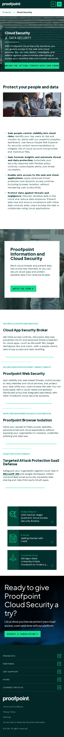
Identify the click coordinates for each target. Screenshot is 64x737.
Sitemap (7, 717)
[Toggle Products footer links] (59, 656)
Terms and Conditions (13, 707)
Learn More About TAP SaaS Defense (25, 486)
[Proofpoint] (11, 4)
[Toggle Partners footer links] (59, 664)
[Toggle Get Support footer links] (59, 672)
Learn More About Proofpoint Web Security (28, 402)
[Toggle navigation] (59, 4)
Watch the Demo (22, 288)
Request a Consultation (21, 634)
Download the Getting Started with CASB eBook (32, 65)
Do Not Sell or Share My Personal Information (24, 722)
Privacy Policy (9, 712)
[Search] (53, 4)
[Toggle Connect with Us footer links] (59, 687)
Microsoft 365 (11, 473)
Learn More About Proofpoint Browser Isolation (31, 442)
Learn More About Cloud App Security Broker (29, 355)
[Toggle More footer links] (59, 679)
